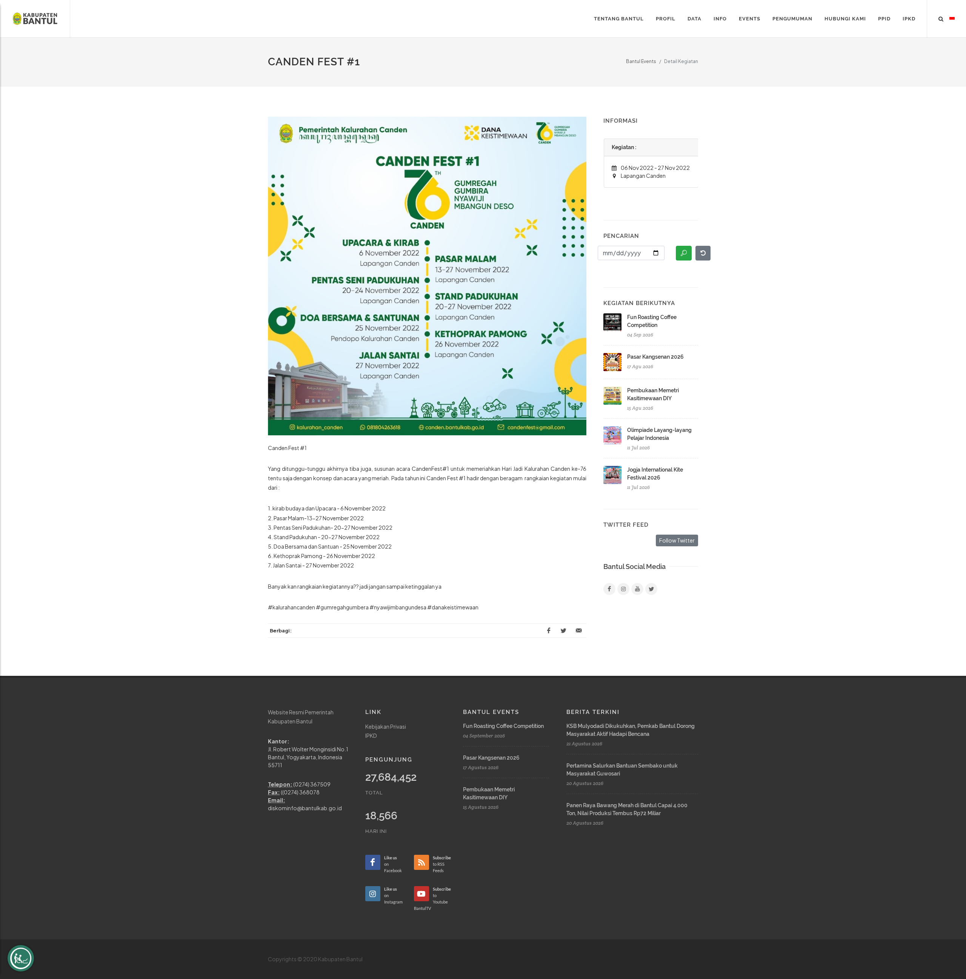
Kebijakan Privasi (385, 726)
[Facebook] (609, 589)
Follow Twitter (677, 540)
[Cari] (684, 253)
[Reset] (703, 253)
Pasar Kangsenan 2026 (655, 357)
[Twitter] (651, 589)
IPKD (371, 735)
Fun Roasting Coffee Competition (503, 726)
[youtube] (637, 589)
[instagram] (623, 589)
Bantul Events (641, 61)
